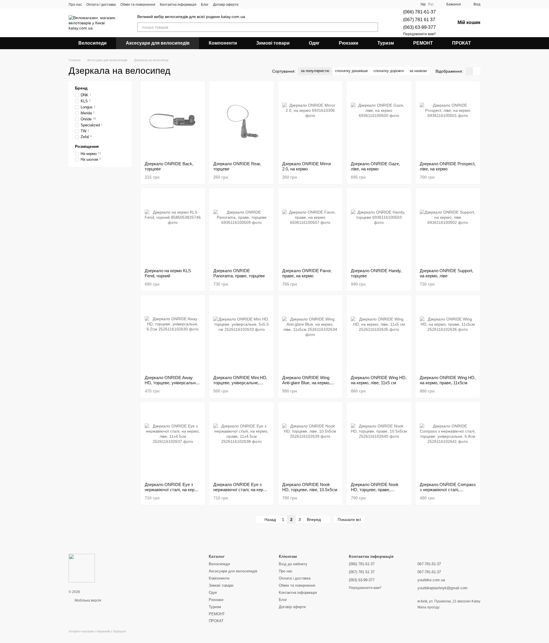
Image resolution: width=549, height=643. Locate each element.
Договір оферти (225, 5)
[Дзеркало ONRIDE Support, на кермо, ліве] (448, 228)
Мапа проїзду (428, 607)
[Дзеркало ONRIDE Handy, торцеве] (379, 228)
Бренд (81, 88)
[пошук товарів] (373, 27)
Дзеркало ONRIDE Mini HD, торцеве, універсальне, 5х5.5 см (240, 382)
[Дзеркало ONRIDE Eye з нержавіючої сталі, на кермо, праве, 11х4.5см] (241, 442)
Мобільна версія (87, 600)
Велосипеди (92, 43)
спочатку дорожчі (388, 71)
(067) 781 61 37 (419, 19)
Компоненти (223, 43)
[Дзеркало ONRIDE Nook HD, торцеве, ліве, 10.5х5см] (310, 442)
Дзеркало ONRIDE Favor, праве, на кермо (307, 273)
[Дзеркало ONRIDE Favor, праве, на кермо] (310, 228)
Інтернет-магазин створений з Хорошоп (97, 631)
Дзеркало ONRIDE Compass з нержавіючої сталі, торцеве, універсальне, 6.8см (448, 492)
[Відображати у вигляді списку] (476, 71)
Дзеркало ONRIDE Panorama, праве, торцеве (239, 273)
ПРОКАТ (461, 43)
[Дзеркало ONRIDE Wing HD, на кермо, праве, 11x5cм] (448, 335)
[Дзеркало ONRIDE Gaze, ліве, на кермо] (379, 121)
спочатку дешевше (351, 71)
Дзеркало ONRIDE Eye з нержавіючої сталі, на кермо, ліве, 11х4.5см (173, 489)
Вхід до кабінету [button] (293, 564)
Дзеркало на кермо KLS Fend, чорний (168, 273)
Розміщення (87, 146)
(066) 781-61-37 (419, 11)
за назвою (418, 71)
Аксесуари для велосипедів (158, 43)
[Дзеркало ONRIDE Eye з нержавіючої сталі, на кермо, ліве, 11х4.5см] (173, 442)
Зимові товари (273, 43)
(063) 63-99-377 (419, 27)
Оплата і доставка (101, 5)
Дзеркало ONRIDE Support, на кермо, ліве (446, 273)
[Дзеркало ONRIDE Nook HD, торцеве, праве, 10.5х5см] (379, 442)
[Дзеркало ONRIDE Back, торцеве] (173, 121)
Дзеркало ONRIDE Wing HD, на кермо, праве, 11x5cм (448, 380)
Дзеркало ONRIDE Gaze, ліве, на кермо (375, 166)
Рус (431, 4)
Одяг (314, 43)
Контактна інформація (178, 5)
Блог (204, 5)
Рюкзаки (348, 43)
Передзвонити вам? (419, 34)
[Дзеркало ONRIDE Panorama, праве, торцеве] (241, 228)
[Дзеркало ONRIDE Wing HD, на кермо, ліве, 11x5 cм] (379, 335)
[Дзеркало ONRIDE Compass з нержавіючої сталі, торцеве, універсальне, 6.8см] (448, 442)
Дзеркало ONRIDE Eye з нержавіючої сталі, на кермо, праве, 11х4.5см (241, 489)
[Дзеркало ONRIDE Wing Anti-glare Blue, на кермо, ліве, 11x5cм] (310, 335)
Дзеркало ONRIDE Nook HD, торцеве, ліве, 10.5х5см (309, 487)
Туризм (385, 43)
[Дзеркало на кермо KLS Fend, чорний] (173, 228)
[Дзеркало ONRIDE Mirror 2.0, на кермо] (310, 121)
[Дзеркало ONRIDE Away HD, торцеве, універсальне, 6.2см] (173, 335)
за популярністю (315, 71)
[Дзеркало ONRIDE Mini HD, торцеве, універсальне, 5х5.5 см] (241, 335)
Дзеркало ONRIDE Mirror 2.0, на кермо (306, 166)
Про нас (75, 5)
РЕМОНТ (423, 43)
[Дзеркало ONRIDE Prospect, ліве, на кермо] (448, 121)
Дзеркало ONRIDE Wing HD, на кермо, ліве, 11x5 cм (379, 380)
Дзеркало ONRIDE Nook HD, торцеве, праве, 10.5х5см (375, 489)
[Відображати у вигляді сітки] (469, 71)
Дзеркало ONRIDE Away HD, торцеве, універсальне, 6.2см (172, 382)
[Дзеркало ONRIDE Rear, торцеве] (241, 121)
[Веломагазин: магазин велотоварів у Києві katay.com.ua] (82, 568)
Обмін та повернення (137, 5)
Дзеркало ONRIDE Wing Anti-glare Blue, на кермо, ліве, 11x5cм (306, 382)
